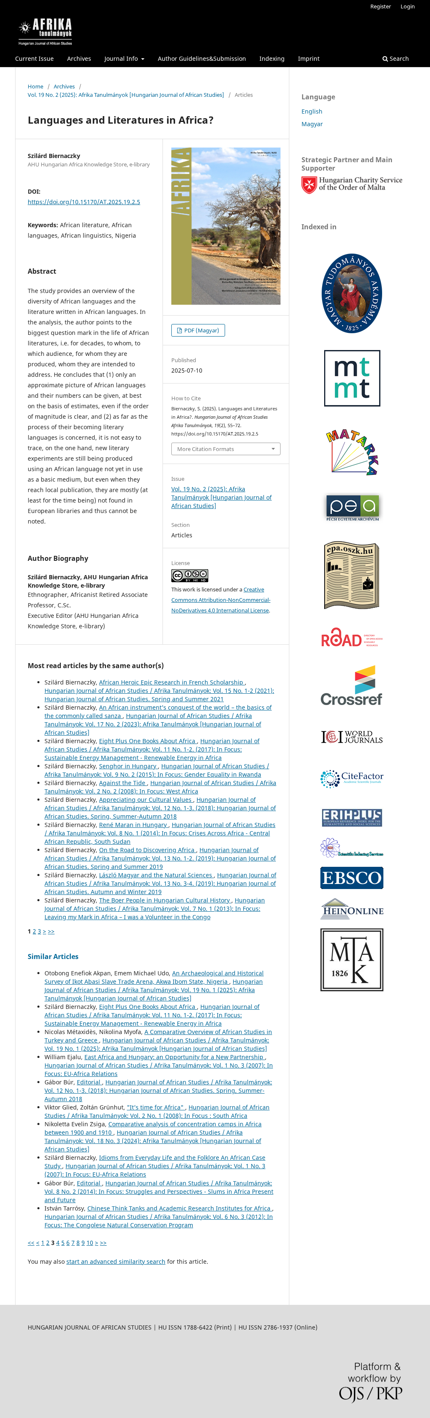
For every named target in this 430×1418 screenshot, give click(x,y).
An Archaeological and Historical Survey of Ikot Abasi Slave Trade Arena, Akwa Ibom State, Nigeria (154, 977)
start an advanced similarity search (115, 1261)
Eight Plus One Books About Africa (148, 741)
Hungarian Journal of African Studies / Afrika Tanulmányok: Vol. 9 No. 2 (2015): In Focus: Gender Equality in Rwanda (157, 770)
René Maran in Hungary (133, 825)
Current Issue (34, 58)
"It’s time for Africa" (156, 1107)
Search (398, 58)
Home (35, 86)
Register (380, 6)
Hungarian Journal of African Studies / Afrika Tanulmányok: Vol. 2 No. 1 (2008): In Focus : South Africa (157, 1111)
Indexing (272, 58)
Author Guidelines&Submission (202, 58)
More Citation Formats (205, 449)
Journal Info (122, 58)
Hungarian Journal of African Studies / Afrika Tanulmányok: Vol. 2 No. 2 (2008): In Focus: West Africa (160, 787)
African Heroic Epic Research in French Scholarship (172, 682)
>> (51, 931)
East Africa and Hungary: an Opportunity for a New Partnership (174, 1057)
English (312, 111)
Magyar (312, 124)
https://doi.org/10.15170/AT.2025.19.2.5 (84, 202)
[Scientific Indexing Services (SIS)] (351, 855)
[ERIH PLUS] (351, 826)
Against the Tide (123, 783)
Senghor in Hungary (128, 766)
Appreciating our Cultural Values (146, 800)
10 (90, 1243)
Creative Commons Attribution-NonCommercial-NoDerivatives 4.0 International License (220, 600)
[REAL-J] (351, 989)
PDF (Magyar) (201, 330)
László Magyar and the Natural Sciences (156, 875)
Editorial (89, 1082)
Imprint (309, 58)
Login (408, 6)
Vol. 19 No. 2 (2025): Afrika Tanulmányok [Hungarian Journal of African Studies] (126, 95)
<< (31, 1243)
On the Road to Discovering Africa (147, 850)
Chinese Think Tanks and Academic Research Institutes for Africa (179, 1208)
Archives (79, 58)
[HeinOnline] (351, 887)
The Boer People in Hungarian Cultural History (165, 900)
